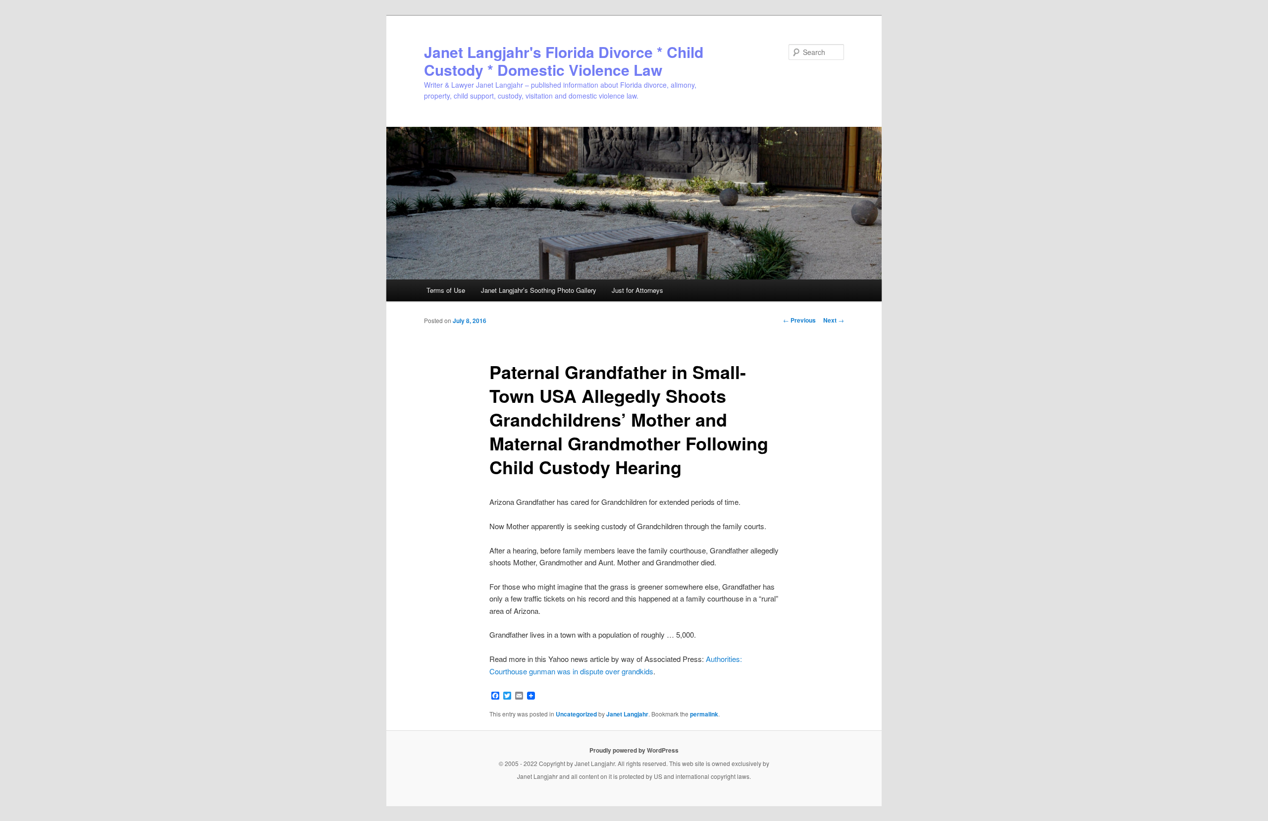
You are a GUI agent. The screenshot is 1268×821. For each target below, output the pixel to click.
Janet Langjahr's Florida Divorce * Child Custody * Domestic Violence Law (563, 60)
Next (833, 320)
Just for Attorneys (637, 290)
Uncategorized (576, 714)
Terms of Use (445, 290)
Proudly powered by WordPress (634, 750)
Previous (799, 320)
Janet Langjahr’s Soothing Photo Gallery (538, 290)
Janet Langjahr (627, 714)
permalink (704, 714)
